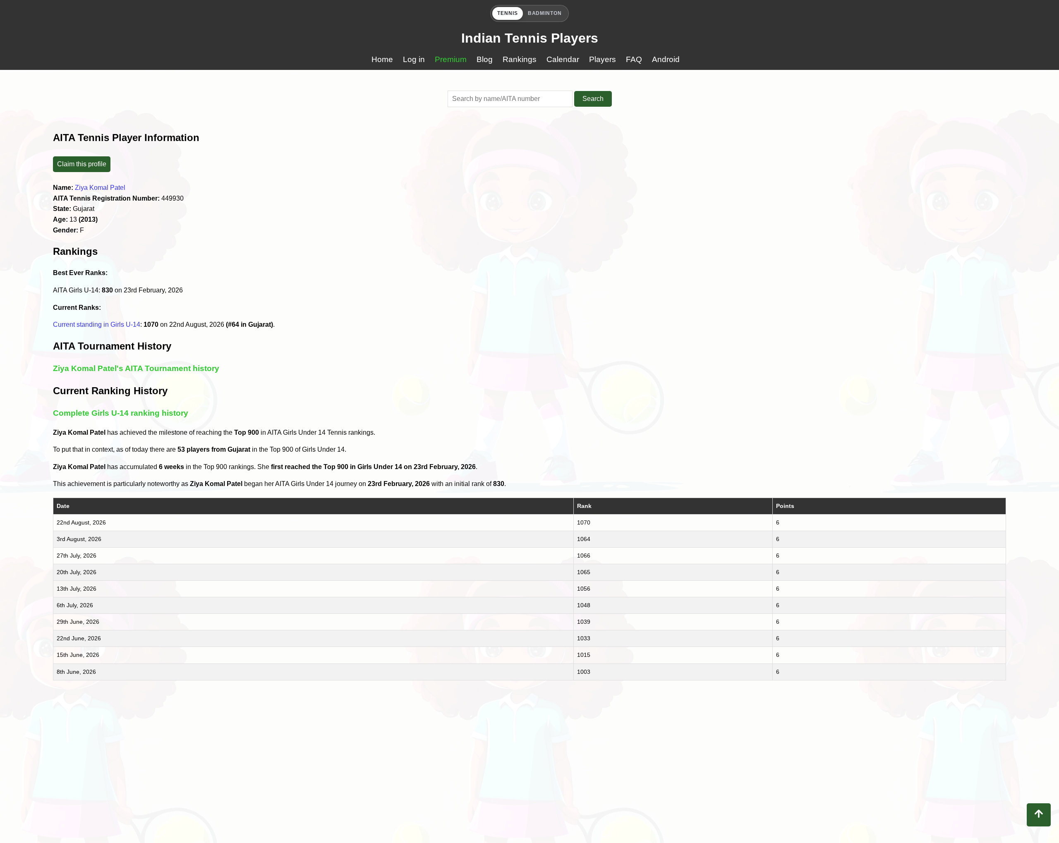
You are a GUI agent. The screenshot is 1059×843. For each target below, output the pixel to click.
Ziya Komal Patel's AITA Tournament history (136, 368)
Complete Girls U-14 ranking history (120, 413)
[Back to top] (1039, 814)
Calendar (562, 59)
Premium (451, 59)
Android (666, 59)
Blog (485, 59)
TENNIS (507, 13)
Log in (414, 59)
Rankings (520, 59)
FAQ (634, 59)
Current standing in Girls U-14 (96, 324)
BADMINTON (545, 13)
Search (593, 98)
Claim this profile (81, 164)
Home (382, 59)
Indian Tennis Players (529, 38)
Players (602, 59)
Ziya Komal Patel (100, 187)
